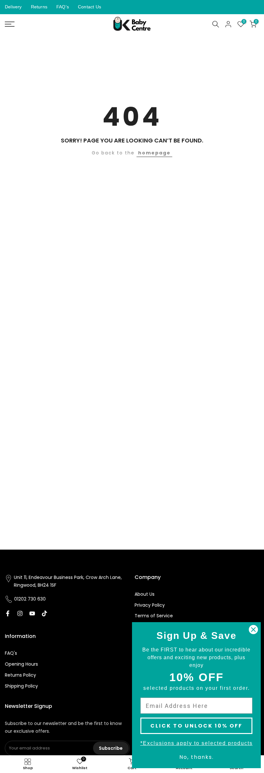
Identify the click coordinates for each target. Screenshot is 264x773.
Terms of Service (154, 615)
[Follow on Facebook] (8, 613)
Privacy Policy (150, 605)
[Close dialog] (253, 629)
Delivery (13, 6)
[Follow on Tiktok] (44, 613)
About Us (145, 594)
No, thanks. (196, 757)
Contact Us (89, 6)
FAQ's (62, 6)
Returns (39, 6)
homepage (154, 153)
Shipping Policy (21, 686)
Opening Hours (21, 664)
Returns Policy (20, 675)
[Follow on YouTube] (32, 613)
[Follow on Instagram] (20, 613)
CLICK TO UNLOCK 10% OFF (196, 725)
